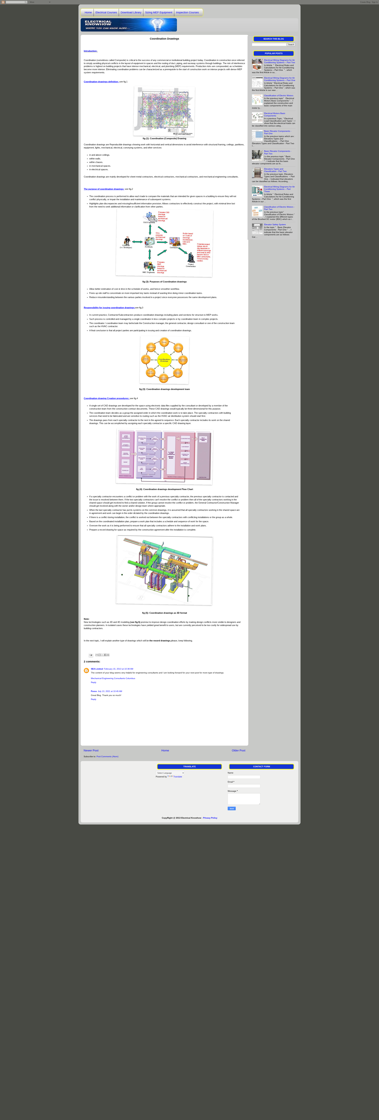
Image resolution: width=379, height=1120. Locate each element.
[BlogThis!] (99, 654)
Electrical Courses (106, 12)
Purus (94, 691)
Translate (177, 777)
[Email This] (96, 654)
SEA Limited (97, 669)
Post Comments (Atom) (107, 756)
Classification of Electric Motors (278, 95)
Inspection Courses (187, 12)
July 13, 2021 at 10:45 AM (110, 691)
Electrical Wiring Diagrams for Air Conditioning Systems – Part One (279, 79)
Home (88, 12)
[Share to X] (102, 654)
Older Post (238, 750)
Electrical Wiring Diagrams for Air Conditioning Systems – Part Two (279, 61)
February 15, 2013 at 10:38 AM (118, 669)
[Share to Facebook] (105, 654)
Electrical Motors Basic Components (274, 114)
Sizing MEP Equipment (158, 12)
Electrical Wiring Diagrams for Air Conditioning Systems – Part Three (279, 189)
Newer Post (91, 750)
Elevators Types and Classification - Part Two (275, 170)
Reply (93, 682)
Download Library (131, 12)
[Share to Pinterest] (108, 654)
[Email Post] (91, 655)
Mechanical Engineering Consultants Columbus (113, 678)
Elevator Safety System (275, 224)
